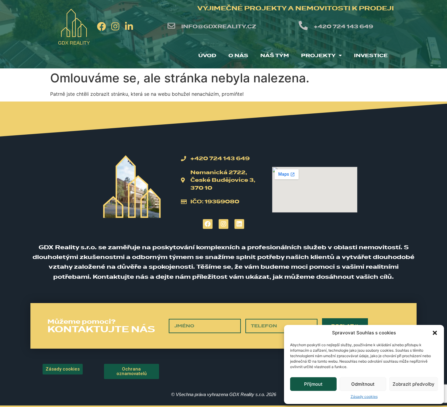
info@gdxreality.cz (218, 26)
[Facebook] (101, 26)
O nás (238, 55)
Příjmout (313, 384)
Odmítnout (363, 384)
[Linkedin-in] (128, 26)
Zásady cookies (364, 396)
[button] (435, 333)
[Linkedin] (239, 224)
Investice (371, 55)
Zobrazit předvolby (414, 384)
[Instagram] (115, 26)
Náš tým (274, 55)
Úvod (207, 55)
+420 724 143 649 (343, 26)
